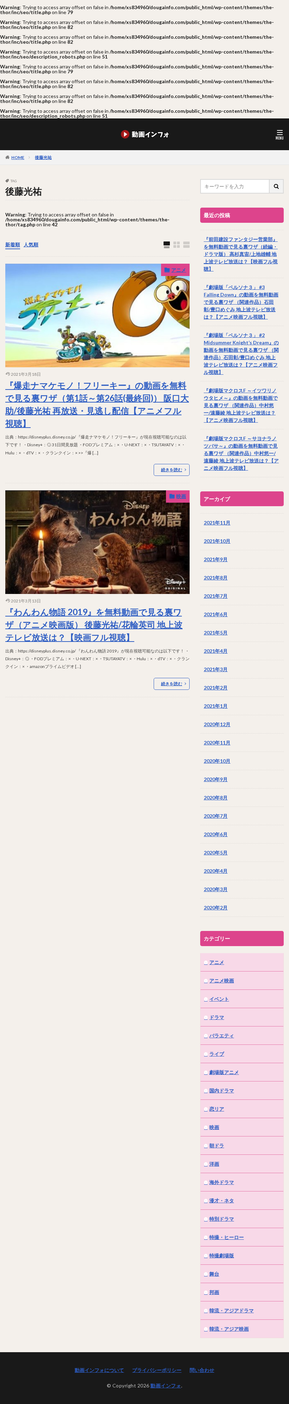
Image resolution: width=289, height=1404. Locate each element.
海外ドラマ (221, 1182)
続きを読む (171, 469)
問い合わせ (202, 1370)
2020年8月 (216, 798)
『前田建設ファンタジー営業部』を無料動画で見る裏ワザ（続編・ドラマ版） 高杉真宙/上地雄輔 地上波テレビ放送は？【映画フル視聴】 (241, 254)
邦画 (214, 1292)
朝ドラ (216, 1145)
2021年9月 (216, 559)
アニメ (178, 270)
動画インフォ (165, 1385)
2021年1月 (216, 706)
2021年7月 (216, 596)
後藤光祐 (43, 157)
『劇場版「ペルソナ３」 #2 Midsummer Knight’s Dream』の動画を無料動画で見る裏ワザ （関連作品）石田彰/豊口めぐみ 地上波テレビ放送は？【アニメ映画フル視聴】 (241, 353)
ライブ (216, 1054)
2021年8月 (216, 578)
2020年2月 (216, 908)
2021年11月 (217, 523)
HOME (17, 157)
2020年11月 (217, 743)
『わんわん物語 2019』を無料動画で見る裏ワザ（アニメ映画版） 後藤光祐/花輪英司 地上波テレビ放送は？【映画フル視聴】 (94, 624)
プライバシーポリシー (157, 1370)
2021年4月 (216, 651)
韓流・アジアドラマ (231, 1310)
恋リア (216, 1109)
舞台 (214, 1274)
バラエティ (221, 1035)
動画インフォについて (99, 1370)
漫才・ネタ (221, 1200)
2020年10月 (217, 761)
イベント (219, 999)
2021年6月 (216, 614)
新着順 (12, 244)
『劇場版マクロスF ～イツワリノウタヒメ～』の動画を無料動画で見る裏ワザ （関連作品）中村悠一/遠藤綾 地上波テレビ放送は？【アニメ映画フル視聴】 (241, 405)
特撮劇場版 (221, 1255)
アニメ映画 (221, 980)
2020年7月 (216, 816)
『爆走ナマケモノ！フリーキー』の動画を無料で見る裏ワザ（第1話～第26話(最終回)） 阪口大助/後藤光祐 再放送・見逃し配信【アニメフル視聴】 (97, 404)
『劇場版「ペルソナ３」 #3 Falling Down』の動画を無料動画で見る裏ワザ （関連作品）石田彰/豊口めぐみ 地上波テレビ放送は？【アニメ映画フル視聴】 (241, 302)
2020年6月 (216, 834)
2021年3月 (216, 669)
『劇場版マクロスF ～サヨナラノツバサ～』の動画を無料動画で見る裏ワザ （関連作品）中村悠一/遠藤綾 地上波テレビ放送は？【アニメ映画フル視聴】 (241, 453)
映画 (181, 496)
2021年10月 (217, 541)
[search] (277, 186)
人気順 (31, 244)
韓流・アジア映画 (229, 1329)
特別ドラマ (221, 1219)
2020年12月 (217, 724)
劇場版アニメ (224, 1072)
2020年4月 (216, 871)
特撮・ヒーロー (226, 1237)
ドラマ (216, 1017)
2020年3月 (216, 889)
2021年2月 (216, 688)
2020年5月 (216, 853)
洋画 (214, 1164)
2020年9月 (216, 779)
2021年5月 (216, 633)
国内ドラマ (221, 1090)
